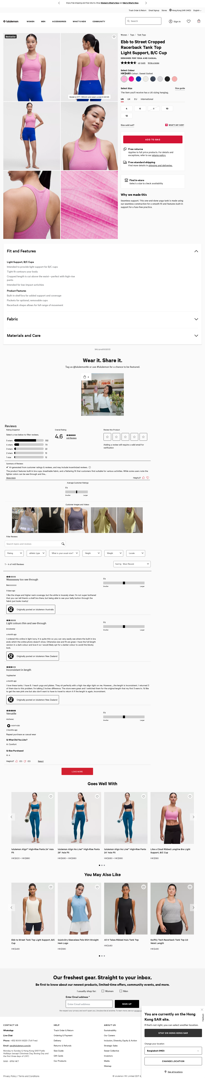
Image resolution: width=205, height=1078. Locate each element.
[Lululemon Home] (10, 21)
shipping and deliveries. (160, 165)
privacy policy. (140, 1010)
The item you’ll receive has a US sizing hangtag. (145, 92)
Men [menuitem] (43, 21)
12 (127, 115)
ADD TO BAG (152, 139)
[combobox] (143, 21)
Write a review (153, 62)
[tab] (99, 865)
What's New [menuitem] (79, 21)
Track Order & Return (137, 10)
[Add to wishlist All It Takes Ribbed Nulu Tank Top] (143, 886)
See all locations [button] (175, 1071)
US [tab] (122, 99)
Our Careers (109, 1035)
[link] (33, 818)
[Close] (202, 1009)
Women (124, 34)
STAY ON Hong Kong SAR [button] (173, 1032)
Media (107, 1060)
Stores (164, 10)
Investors (108, 1055)
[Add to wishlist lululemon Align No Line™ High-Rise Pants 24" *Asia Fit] (143, 796)
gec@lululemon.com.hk (20, 1045)
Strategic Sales (111, 1045)
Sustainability (110, 1030)
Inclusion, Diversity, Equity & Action (120, 1040)
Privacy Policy (10, 1076)
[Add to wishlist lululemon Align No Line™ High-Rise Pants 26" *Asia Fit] (97, 796)
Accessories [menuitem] (59, 21)
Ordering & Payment (63, 1035)
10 (167, 108)
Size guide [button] (180, 88)
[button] (180, 10)
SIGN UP (127, 1003)
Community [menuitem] (99, 21)
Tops (132, 34)
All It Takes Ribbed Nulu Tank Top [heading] (121, 939)
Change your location (154, 1043)
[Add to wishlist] (114, 36)
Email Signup (154, 10)
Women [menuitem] (31, 21)
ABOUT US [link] (110, 1024)
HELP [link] (57, 1024)
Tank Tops (141, 34)
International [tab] (147, 99)
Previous (59, 3)
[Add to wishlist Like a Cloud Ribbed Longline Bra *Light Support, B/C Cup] (190, 796)
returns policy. (159, 155)
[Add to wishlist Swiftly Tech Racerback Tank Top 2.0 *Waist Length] (190, 886)
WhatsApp (8, 1030)
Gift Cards (58, 1055)
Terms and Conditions (28, 1076)
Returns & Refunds (62, 1045)
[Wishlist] (188, 22)
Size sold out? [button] (127, 124)
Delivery (57, 1040)
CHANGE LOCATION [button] (173, 1061)
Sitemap (107, 1065)
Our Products (60, 1060)
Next (146, 3)
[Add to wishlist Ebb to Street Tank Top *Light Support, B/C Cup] (50, 886)
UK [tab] (128, 99)
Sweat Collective (111, 1050)
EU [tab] (135, 99)
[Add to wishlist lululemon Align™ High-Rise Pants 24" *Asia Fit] (50, 796)
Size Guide (58, 1050)
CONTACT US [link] (10, 1024)
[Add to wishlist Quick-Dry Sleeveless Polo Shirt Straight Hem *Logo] (97, 886)
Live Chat (8, 1035)
